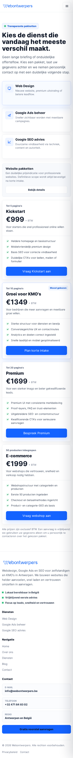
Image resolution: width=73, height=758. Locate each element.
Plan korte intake (37, 350)
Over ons (7, 652)
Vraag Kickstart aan (36, 271)
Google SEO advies (13, 630)
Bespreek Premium (36, 433)
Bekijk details (36, 189)
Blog (4, 663)
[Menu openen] (67, 6)
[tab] (36, 93)
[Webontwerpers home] (18, 6)
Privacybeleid (9, 751)
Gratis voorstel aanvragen (36, 729)
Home (5, 646)
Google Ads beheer (13, 624)
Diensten (7, 657)
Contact (7, 669)
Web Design (9, 618)
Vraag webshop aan (36, 516)
